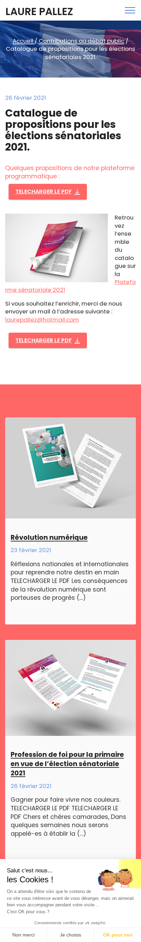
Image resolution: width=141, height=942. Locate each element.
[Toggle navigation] (130, 10)
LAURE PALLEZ (39, 12)
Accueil (24, 41)
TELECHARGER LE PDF (43, 191)
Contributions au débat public (81, 41)
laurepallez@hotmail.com (42, 319)
